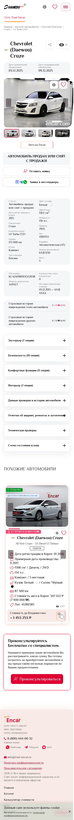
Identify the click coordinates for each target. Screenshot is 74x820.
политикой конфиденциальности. (24, 814)
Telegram (33, 747)
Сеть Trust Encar (15, 17)
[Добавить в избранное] (63, 85)
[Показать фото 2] (28, 133)
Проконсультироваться (40, 679)
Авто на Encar (37, 144)
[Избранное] (54, 7)
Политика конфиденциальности (24, 762)
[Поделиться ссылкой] (50, 45)
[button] (8, 102)
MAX (49, 747)
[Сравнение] (45, 7)
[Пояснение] (25, 4)
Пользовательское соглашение (23, 768)
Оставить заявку (39, 171)
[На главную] (14, 7)
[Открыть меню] (65, 7)
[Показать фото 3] (45, 133)
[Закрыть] (69, 811)
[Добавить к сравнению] (54, 85)
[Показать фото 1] (11, 133)
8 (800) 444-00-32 (19, 738)
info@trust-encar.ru (19, 757)
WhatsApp (15, 747)
